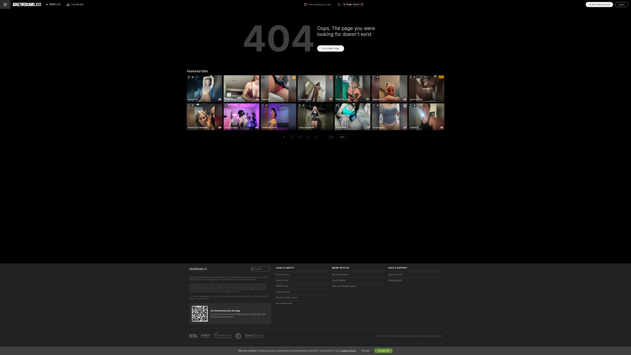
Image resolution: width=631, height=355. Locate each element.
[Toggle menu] (5, 4)
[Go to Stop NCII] (254, 336)
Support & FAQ (395, 274)
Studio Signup (339, 280)
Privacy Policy (282, 274)
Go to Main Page (330, 48)
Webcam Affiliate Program (344, 286)
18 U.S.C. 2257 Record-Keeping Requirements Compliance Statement (409, 336)
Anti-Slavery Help (284, 303)
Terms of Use (282, 280)
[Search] (339, 4)
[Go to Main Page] (27, 4)
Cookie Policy (348, 350)
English (258, 269)
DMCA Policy (282, 286)
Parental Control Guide (286, 297)
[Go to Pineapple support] (238, 336)
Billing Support (395, 280)
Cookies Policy (283, 292)
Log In (622, 4)
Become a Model (340, 274)
